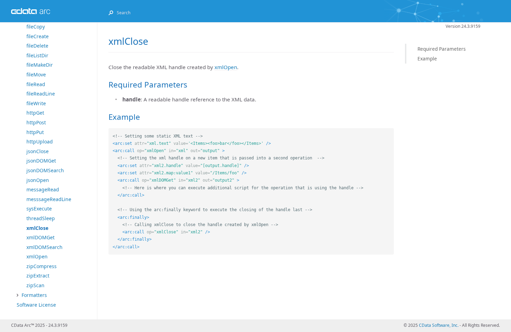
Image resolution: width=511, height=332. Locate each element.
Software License (36, 304)
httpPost (36, 122)
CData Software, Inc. (439, 325)
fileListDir (37, 55)
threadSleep (40, 218)
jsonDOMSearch (45, 170)
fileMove (36, 74)
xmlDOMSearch (44, 247)
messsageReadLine (48, 199)
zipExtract (37, 275)
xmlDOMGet (40, 237)
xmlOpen (37, 256)
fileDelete (37, 45)
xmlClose (37, 228)
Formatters (34, 295)
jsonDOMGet (41, 160)
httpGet (35, 112)
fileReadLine (40, 93)
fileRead (35, 84)
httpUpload (39, 141)
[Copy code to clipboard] (388, 133)
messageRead (42, 189)
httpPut (35, 132)
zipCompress (41, 266)
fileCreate (37, 36)
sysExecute (39, 208)
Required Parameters (441, 48)
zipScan (35, 285)
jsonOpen (37, 180)
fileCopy (35, 26)
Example (427, 58)
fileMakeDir (39, 64)
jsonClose (37, 151)
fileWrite (36, 103)
